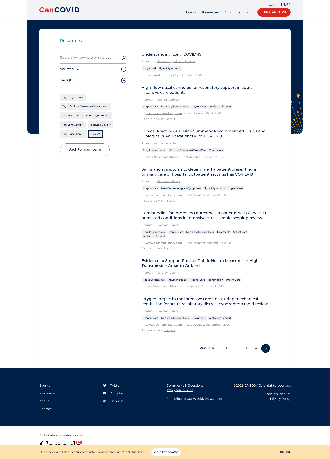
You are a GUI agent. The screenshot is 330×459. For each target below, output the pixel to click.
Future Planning (177, 279)
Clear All (95, 133)
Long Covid (149, 68)
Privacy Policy (280, 399)
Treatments (216, 150)
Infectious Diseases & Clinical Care (187, 150)
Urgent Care (199, 106)
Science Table (166, 143)
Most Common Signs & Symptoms (181, 188)
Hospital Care (150, 106)
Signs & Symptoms (169, 68)
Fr (288, 4)
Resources (210, 12)
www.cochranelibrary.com (164, 113)
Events (191, 12)
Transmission (215, 279)
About (229, 12)
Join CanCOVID (274, 12)
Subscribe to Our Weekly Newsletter (194, 399)
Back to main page (84, 149)
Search (124, 57)
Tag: (71, 97)
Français (169, 119)
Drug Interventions (154, 150)
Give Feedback (166, 452)
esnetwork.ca (155, 75)
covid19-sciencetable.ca (162, 157)
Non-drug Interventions (175, 106)
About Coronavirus (154, 279)
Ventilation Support (220, 106)
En (283, 4)
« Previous (205, 348)
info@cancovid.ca (180, 390)
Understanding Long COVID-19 (171, 54)
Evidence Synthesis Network (176, 61)
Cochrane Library (168, 99)
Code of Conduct (277, 394)
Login (273, 4)
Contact (245, 12)
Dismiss (285, 451)
